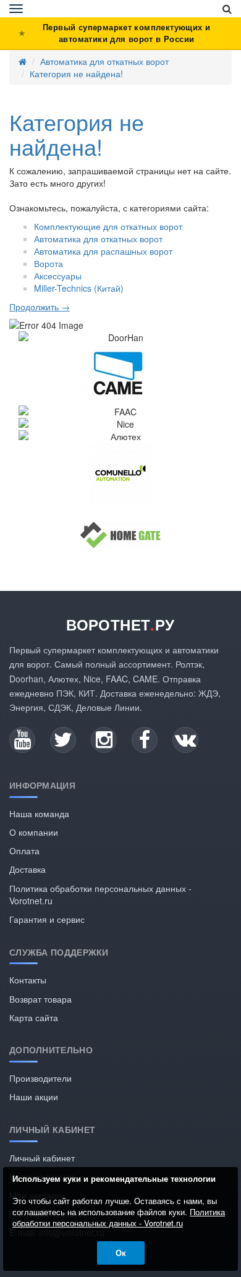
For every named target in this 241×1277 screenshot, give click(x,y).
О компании (33, 832)
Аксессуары (58, 275)
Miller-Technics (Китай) (79, 288)
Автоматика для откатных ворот (104, 61)
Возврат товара (40, 999)
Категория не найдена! (76, 73)
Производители (40, 1078)
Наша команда (39, 813)
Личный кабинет (42, 1158)
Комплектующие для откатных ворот (108, 226)
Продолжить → (39, 306)
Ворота (48, 263)
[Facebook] (145, 740)
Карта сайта (33, 1017)
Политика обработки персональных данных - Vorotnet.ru (118, 1217)
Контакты (27, 980)
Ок (121, 1252)
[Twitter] (63, 740)
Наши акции (33, 1096)
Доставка (27, 869)
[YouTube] (22, 740)
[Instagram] (104, 740)
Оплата (24, 850)
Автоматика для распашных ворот (103, 251)
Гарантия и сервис (47, 919)
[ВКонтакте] (185, 740)
